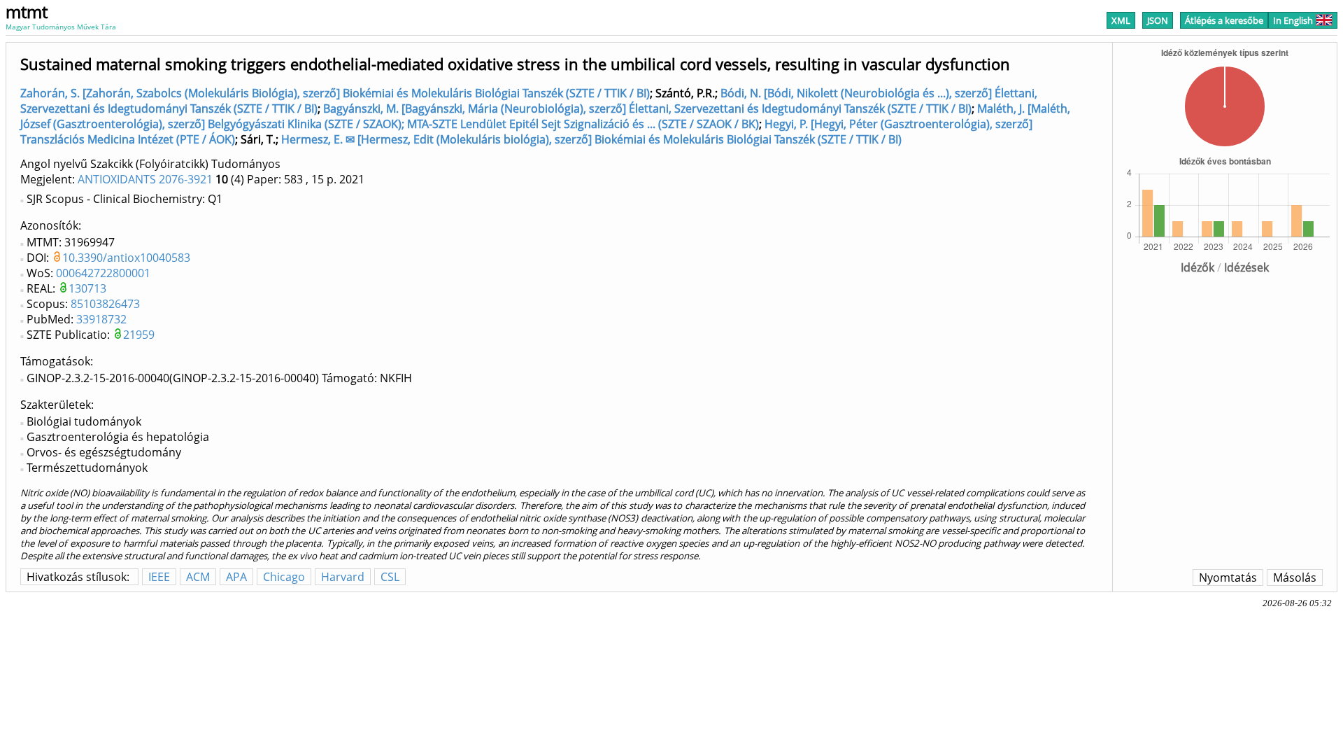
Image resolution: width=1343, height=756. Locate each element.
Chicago (284, 576)
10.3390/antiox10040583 (126, 257)
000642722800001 (103, 273)
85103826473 (105, 304)
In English (1293, 20)
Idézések (1246, 267)
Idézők (1197, 267)
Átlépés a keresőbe (1224, 20)
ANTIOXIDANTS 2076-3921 (145, 179)
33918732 (101, 319)
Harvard (342, 576)
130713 (87, 288)
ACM (198, 576)
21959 (139, 334)
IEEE (159, 576)
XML (1120, 20)
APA (236, 576)
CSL (390, 576)
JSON (1157, 20)
